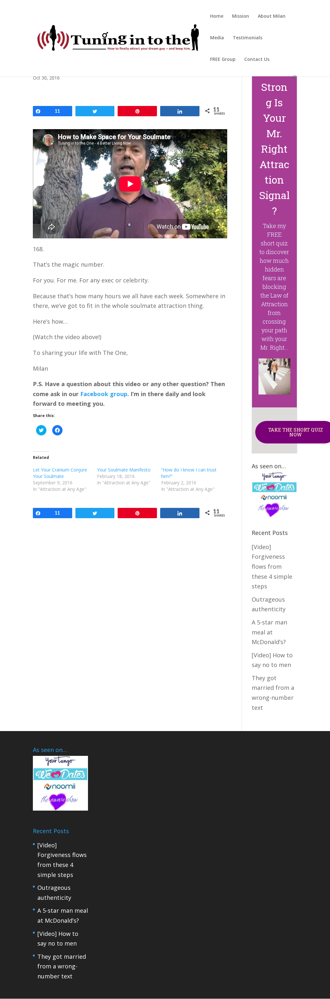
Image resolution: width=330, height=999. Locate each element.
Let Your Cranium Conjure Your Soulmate (60, 473)
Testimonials (247, 38)
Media (217, 38)
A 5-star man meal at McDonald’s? (269, 632)
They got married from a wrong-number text (61, 966)
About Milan (272, 16)
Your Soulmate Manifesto (123, 470)
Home (216, 16)
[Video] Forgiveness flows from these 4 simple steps (272, 566)
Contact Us (256, 59)
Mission (240, 16)
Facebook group (103, 394)
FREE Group (223, 59)
